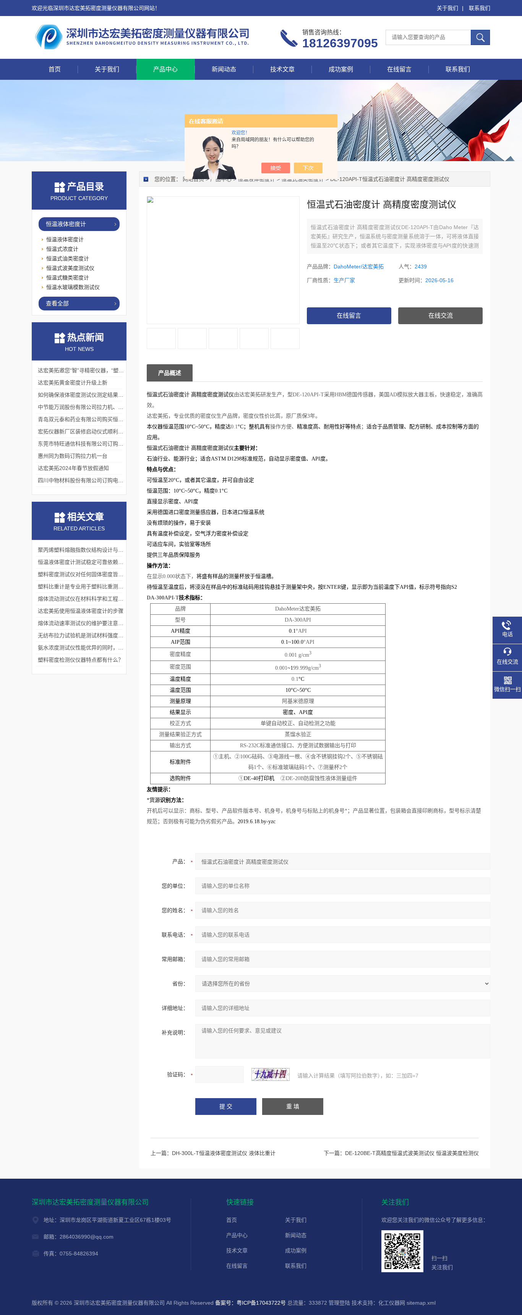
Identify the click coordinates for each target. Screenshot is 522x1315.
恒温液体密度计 (256, 179)
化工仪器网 (391, 1303)
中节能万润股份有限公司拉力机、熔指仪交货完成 (97, 407)
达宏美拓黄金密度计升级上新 (72, 383)
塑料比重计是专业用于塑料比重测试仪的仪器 (91, 586)
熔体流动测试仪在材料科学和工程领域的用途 (91, 599)
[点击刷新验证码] (270, 1074)
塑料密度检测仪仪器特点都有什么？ (80, 660)
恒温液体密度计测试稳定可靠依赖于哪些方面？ (94, 562)
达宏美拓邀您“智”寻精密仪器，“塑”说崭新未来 (92, 370)
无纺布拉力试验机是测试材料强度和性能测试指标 (97, 635)
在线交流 (440, 315)
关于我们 (447, 8)
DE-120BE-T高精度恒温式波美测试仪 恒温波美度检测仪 (412, 1153)
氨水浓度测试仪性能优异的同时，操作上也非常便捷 (99, 648)
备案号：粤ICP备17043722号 (250, 1303)
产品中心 (165, 69)
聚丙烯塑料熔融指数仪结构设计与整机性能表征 (94, 550)
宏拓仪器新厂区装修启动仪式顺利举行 (83, 431)
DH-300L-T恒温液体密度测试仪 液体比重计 (224, 1153)
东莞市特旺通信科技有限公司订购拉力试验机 (91, 444)
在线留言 (399, 69)
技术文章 (282, 69)
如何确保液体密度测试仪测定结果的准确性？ (91, 395)
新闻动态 (224, 69)
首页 (55, 69)
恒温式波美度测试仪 (70, 268)
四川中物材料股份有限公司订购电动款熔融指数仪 (97, 480)
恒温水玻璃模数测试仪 (73, 287)
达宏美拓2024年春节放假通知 (73, 468)
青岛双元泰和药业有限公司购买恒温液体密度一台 (97, 419)
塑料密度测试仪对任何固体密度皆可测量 (86, 574)
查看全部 (57, 303)
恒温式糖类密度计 (67, 278)
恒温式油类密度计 (302, 179)
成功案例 (341, 69)
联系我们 (479, 8)
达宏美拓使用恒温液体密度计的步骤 (80, 611)
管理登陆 (339, 1303)
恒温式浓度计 (62, 249)
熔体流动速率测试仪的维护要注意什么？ (86, 623)
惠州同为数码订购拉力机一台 (72, 456)
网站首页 (193, 179)
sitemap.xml (421, 1303)
